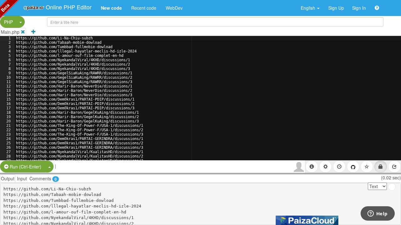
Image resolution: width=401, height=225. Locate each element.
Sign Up (336, 8)
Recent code (143, 8)
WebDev (174, 8)
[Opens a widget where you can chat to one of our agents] (377, 214)
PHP (8, 22)
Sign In (359, 8)
